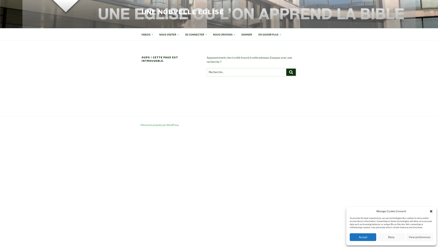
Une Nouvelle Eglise (183, 12)
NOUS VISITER (167, 34)
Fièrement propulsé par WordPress (160, 125)
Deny (391, 237)
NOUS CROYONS (223, 34)
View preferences (419, 237)
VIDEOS (145, 34)
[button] (431, 211)
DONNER (246, 34)
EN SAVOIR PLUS (268, 34)
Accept (363, 237)
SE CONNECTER (194, 34)
